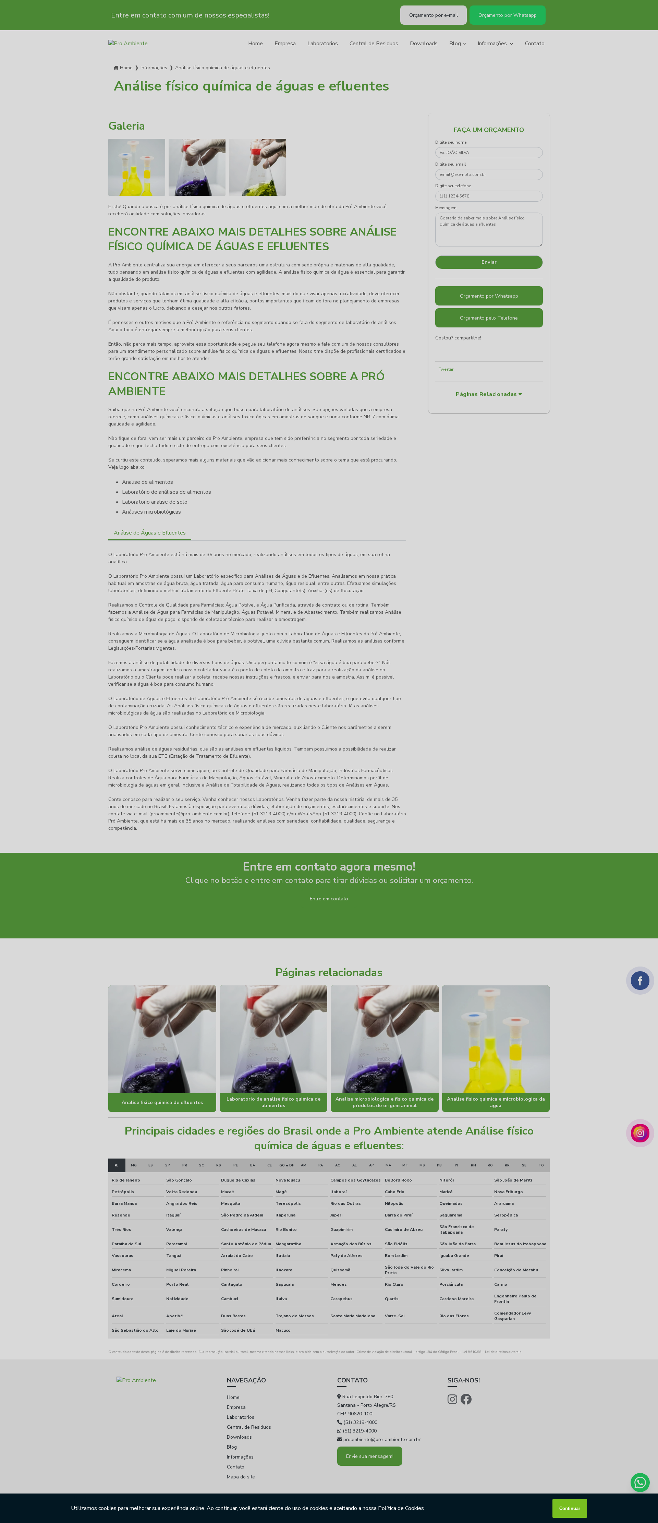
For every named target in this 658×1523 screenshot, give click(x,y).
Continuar (569, 1508)
